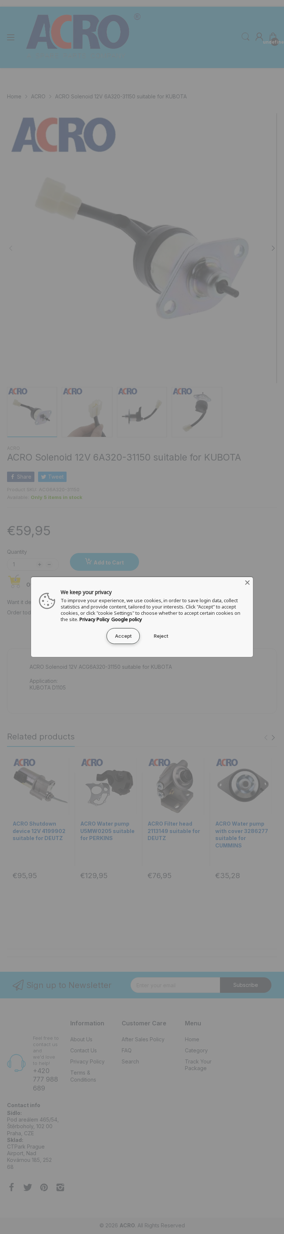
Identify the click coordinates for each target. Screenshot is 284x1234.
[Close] (247, 582)
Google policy (126, 619)
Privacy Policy (94, 619)
